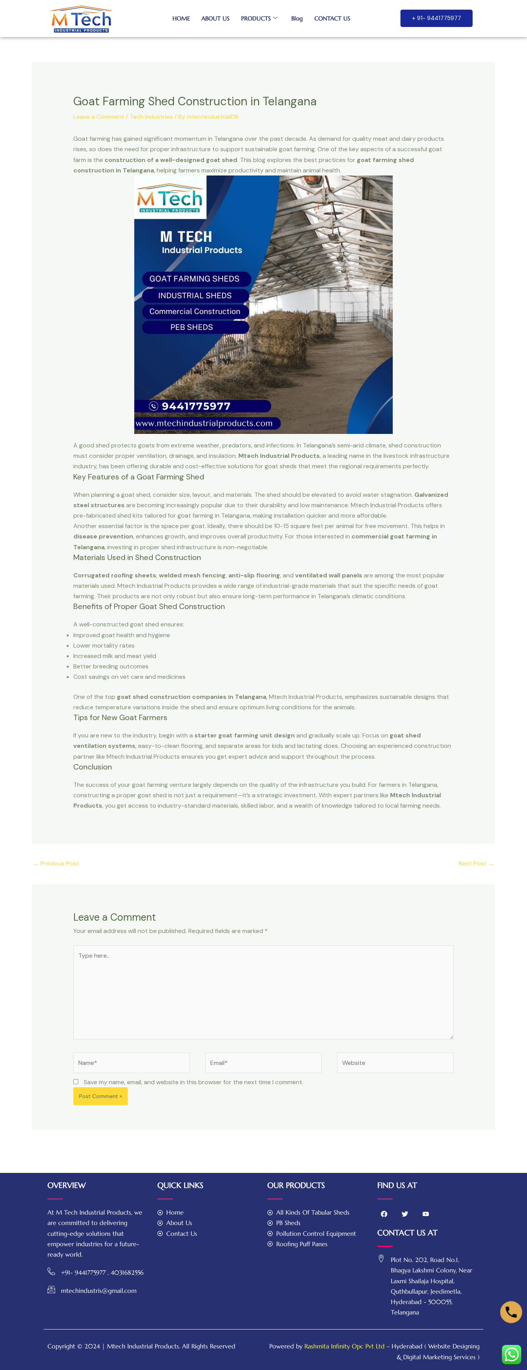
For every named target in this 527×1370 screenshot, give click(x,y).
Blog (297, 18)
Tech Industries (151, 117)
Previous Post (56, 863)
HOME (181, 18)
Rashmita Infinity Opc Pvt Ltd (344, 1346)
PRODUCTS (256, 18)
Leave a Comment (98, 117)
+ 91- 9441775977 (436, 18)
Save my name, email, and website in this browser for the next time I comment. (193, 1082)
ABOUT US (215, 18)
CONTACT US (332, 18)
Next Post (476, 863)
